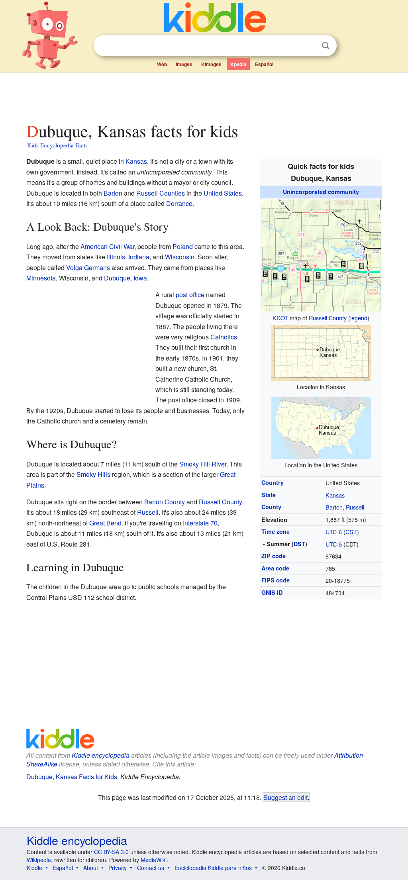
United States (223, 193)
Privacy (117, 868)
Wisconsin (179, 256)
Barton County (164, 501)
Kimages (211, 64)
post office (190, 294)
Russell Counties (160, 193)
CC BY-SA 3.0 (111, 852)
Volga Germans (88, 267)
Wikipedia (39, 860)
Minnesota (41, 277)
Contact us (150, 868)
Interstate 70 (200, 522)
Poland (183, 246)
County (271, 507)
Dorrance (179, 203)
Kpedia (238, 64)
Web (162, 64)
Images (184, 64)
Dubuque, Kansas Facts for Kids (71, 776)
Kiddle (34, 868)
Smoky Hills (93, 474)
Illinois (116, 256)
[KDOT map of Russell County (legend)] (321, 254)
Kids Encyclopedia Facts (57, 145)
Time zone (275, 531)
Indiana (138, 256)
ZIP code (273, 556)
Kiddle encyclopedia (100, 755)
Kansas (335, 495)
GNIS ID (271, 592)
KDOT (280, 318)
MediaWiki (154, 860)
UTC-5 (334, 544)
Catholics (223, 336)
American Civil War (107, 246)
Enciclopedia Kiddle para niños (213, 868)
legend (358, 318)
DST (299, 544)
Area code (275, 568)
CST (351, 531)
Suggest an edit (285, 797)
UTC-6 (334, 531)
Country (272, 482)
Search (325, 46)
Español (264, 64)
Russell (355, 507)
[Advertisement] (203, 95)
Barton (334, 507)
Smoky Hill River (202, 463)
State (268, 495)
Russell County (328, 318)
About (90, 868)
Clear (309, 46)
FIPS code (275, 580)
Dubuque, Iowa (125, 277)
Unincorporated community (321, 192)
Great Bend (105, 522)
